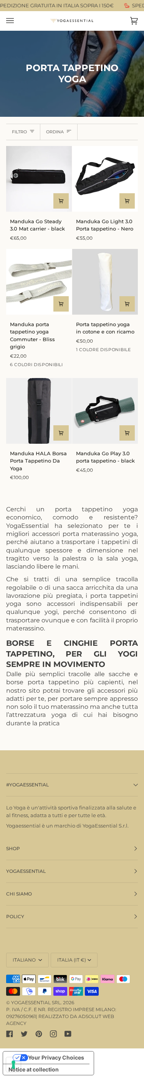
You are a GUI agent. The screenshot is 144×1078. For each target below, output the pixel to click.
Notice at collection (33, 1069)
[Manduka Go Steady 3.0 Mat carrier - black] (39, 179)
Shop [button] (13, 848)
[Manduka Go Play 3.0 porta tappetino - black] (105, 411)
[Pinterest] (38, 1033)
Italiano (25, 960)
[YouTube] (68, 1033)
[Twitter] (24, 1033)
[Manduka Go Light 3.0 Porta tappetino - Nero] (105, 179)
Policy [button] (15, 916)
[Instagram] (53, 1033)
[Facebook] (9, 1033)
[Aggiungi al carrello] (61, 201)
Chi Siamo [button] (19, 894)
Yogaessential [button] (26, 871)
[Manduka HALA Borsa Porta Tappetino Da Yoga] (39, 411)
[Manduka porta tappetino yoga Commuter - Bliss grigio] (39, 282)
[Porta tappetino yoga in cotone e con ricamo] (105, 282)
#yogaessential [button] (27, 785)
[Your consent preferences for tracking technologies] (13, 1064)
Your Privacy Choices (56, 1057)
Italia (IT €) (71, 960)
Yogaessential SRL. (36, 1002)
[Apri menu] (17, 20)
